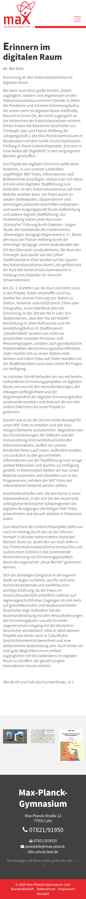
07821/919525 (45, 840)
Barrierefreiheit (22, 888)
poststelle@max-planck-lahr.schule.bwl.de (45, 849)
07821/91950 (46, 829)
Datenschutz (46, 888)
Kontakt (43, 893)
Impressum (66, 888)
